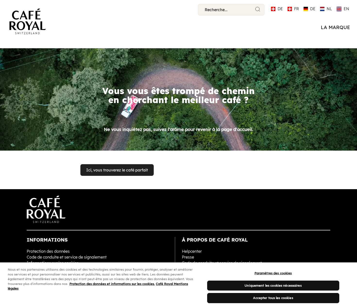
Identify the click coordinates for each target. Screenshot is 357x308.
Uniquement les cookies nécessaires (273, 285)
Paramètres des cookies (273, 273)
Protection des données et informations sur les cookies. (112, 284)
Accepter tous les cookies (273, 298)
